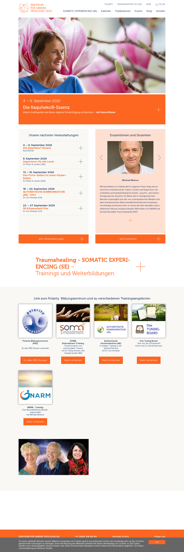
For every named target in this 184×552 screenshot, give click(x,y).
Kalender (106, 11)
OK (156, 542)
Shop (149, 11)
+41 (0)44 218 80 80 (86, 537)
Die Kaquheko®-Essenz (37, 148)
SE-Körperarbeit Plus (35, 208)
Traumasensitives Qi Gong (129, 4)
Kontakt (160, 11)
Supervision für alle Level (38, 161)
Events (138, 11)
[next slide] (158, 55)
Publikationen (123, 11)
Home (148, 4)
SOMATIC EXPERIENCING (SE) (80, 11)
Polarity (109, 4)
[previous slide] (25, 55)
